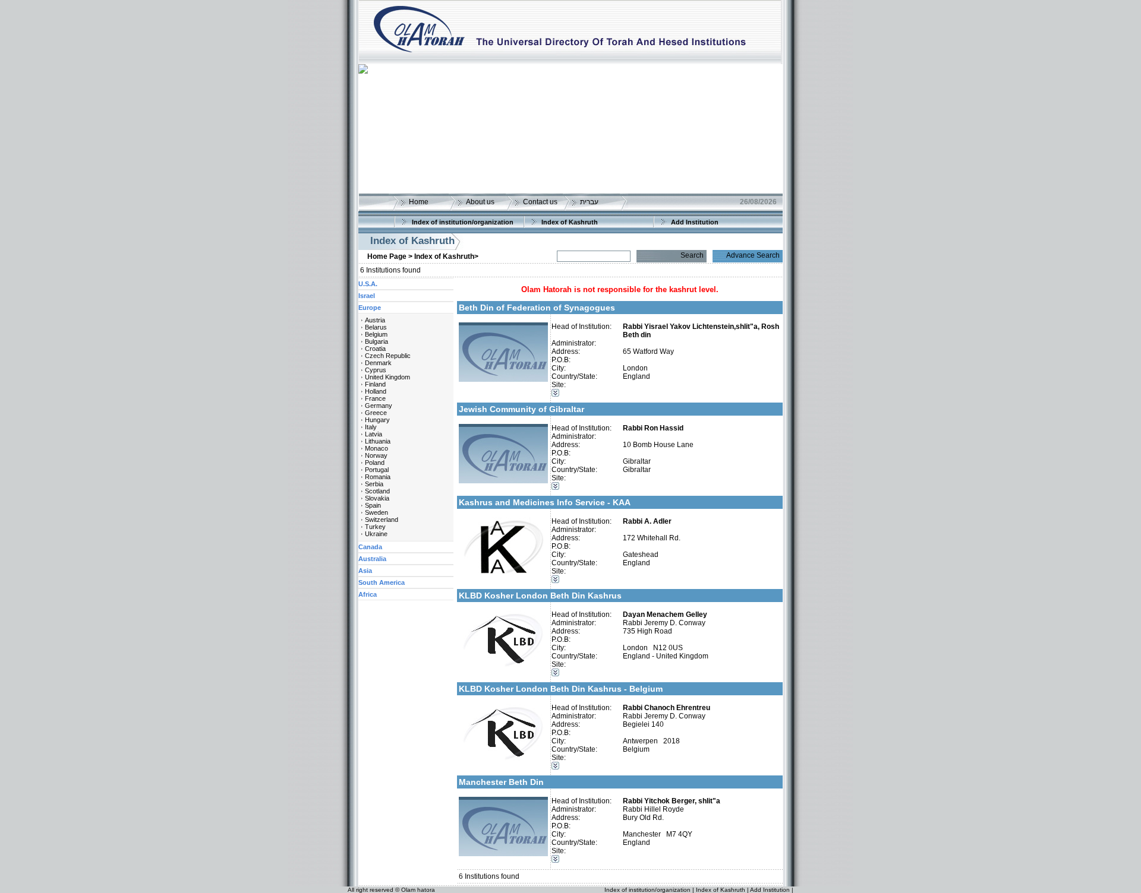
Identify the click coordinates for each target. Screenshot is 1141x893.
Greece (376, 412)
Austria (375, 320)
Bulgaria (376, 341)
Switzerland (381, 519)
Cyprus (375, 369)
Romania (377, 476)
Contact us (540, 202)
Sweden (376, 512)
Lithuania (377, 441)
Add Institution (694, 222)
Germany (378, 405)
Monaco (376, 448)
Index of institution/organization (462, 222)
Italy (371, 426)
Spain (373, 505)
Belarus (376, 327)
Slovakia (377, 498)
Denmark (378, 362)
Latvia (373, 434)
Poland (374, 462)
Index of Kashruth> (446, 256)
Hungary (377, 419)
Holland (375, 391)
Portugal (377, 469)
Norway (376, 455)
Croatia (375, 348)
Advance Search (753, 255)
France (375, 398)
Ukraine (376, 533)
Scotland (377, 491)
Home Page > (389, 256)
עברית (589, 202)
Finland (375, 384)
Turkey (375, 526)
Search (692, 255)
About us (480, 202)
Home (418, 202)
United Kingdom (387, 377)
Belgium (376, 334)
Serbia (374, 483)
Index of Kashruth (569, 222)
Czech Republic (388, 355)
